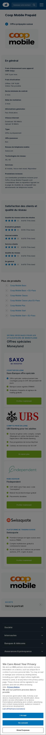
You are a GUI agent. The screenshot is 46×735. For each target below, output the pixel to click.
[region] (23, 695)
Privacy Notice (13, 687)
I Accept (23, 715)
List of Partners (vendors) (14, 709)
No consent (23, 723)
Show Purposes (23, 730)
